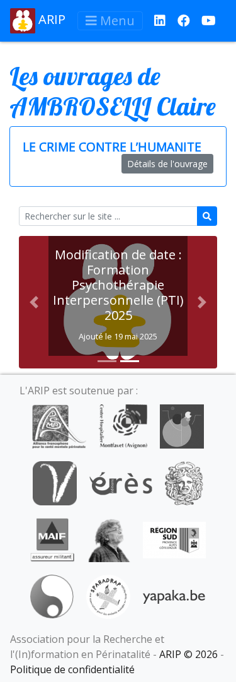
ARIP (50, 19)
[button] (33, 302)
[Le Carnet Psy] (184, 482)
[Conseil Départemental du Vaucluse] (54, 482)
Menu (116, 20)
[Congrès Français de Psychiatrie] (182, 425)
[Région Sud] (174, 539)
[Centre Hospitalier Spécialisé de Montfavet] (123, 425)
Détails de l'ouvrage (167, 164)
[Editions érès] (121, 482)
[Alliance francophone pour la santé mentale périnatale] (59, 425)
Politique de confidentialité (72, 669)
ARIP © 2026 (188, 654)
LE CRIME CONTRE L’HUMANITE (112, 146)
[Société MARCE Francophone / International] (52, 596)
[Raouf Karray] (109, 539)
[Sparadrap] (108, 596)
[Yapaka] (174, 596)
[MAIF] (52, 539)
